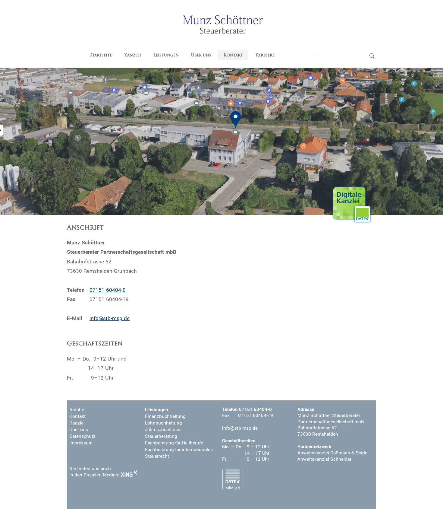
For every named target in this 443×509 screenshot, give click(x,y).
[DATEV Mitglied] (232, 480)
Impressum (81, 443)
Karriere (265, 55)
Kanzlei (132, 55)
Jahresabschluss (162, 429)
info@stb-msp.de (110, 318)
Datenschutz (82, 436)
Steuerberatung (161, 436)
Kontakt (233, 55)
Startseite (101, 55)
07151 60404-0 (108, 290)
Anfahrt (77, 409)
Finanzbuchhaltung (165, 416)
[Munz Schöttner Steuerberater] (223, 24)
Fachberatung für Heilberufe (174, 443)
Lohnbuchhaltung (163, 423)
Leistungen (166, 55)
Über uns (201, 55)
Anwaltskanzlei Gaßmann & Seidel (333, 453)
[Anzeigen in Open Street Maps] (221, 141)
